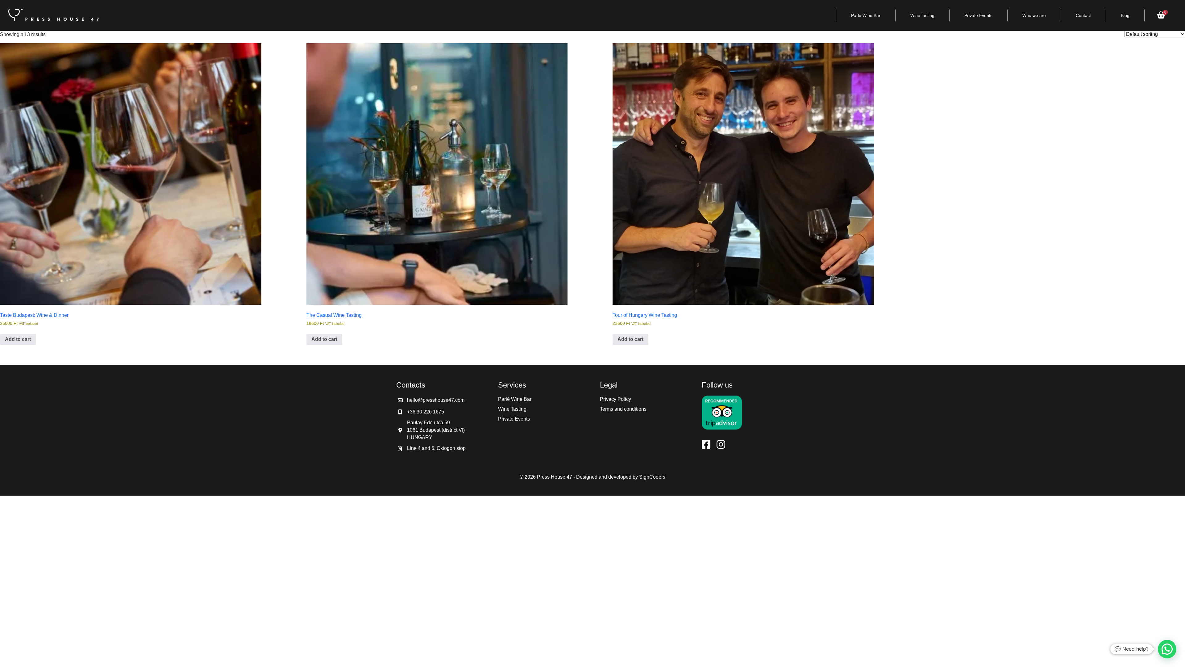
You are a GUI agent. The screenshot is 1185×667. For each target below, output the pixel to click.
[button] (1167, 649)
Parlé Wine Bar (514, 399)
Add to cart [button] (18, 339)
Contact (1083, 15)
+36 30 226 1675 (425, 411)
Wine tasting (922, 15)
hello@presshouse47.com (435, 400)
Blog (1125, 15)
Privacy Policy (615, 399)
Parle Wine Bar (865, 15)
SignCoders (652, 477)
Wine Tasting (512, 409)
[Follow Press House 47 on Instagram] (721, 444)
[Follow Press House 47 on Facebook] (706, 444)
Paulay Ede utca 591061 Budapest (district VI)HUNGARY (436, 430)
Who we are (1034, 15)
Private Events (978, 15)
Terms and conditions (623, 409)
